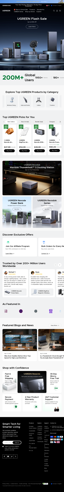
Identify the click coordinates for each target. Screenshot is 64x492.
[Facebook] (4, 456)
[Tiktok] (12, 456)
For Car (31, 450)
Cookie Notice (14, 483)
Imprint (46, 471)
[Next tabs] (60, 122)
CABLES (31, 438)
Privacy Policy (6, 483)
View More (54, 325)
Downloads (40, 441)
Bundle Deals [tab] (39, 121)
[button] (3, 39)
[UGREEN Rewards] (32, 382)
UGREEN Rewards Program (40, 428)
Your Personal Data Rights (35, 483)
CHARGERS (32, 431)
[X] (15, 456)
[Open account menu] (57, 10)
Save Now (43, 1)
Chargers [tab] (52, 121)
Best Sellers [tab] (11, 121)
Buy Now (32, 26)
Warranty (46, 450)
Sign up (17, 442)
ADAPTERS (32, 440)
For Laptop (32, 443)
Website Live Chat (57, 426)
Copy (58, 144)
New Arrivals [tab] (25, 121)
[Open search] (53, 10)
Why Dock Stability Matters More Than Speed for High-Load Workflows (17, 357)
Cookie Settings (23, 483)
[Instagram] (8, 456)
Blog (45, 468)
